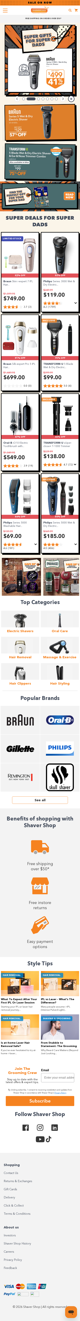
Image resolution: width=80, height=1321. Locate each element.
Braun (7, 281)
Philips (48, 281)
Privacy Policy (13, 1260)
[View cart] (76, 11)
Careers (9, 1251)
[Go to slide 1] (23, 98)
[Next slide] (63, 99)
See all (40, 800)
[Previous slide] (17, 99)
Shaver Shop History (17, 1243)
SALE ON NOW (40, 2)
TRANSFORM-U (53, 364)
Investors (10, 1235)
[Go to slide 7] (56, 98)
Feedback (10, 1268)
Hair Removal (11, 975)
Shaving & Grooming (57, 1019)
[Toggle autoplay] (71, 99)
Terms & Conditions (17, 1213)
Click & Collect (14, 1205)
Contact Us (11, 1173)
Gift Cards (10, 1189)
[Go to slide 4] (42, 98)
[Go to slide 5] (47, 98)
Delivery (9, 1197)
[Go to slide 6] (51, 98)
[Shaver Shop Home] (40, 10)
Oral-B (8, 443)
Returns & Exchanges (18, 1181)
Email (45, 1070)
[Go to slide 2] (28, 98)
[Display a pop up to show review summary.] (76, 304)
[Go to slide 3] (35, 98)
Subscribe (40, 1101)
